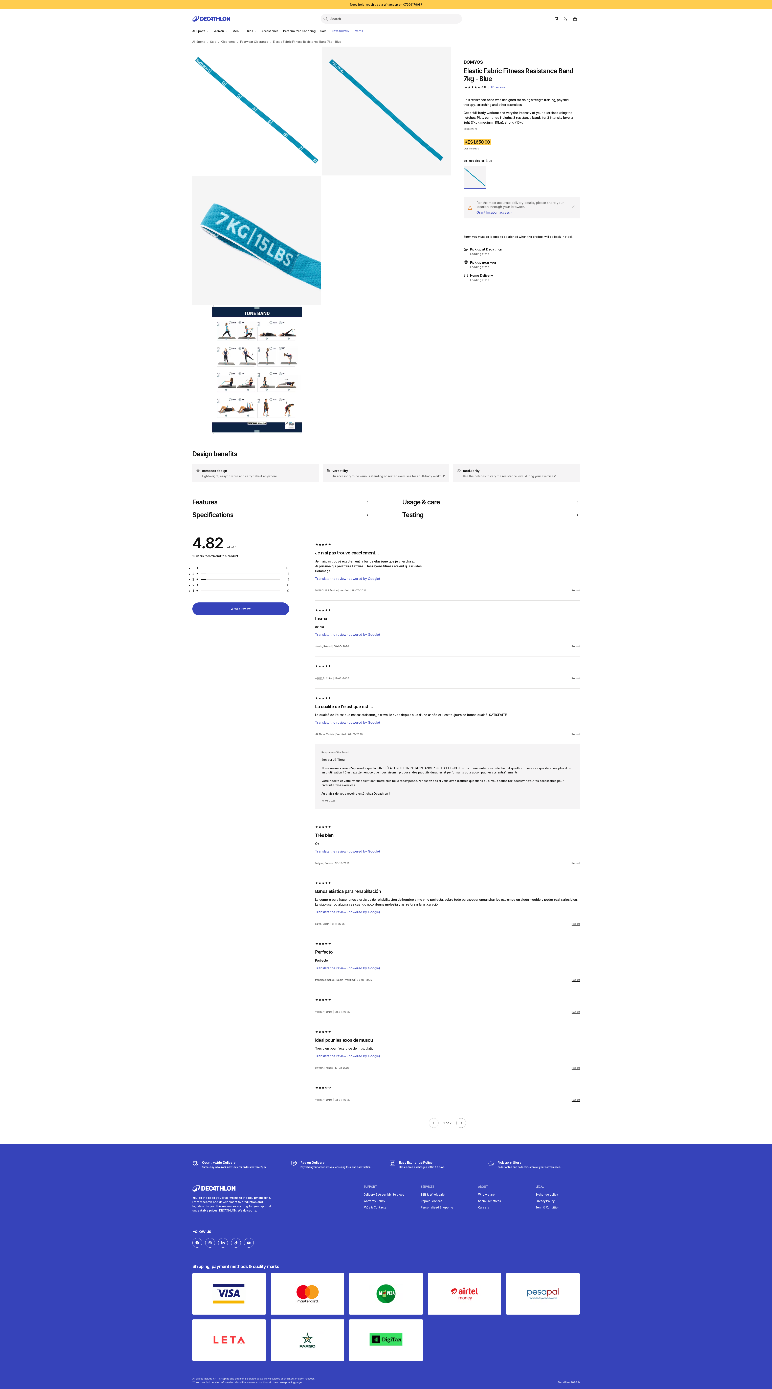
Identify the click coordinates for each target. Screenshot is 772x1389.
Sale (323, 31)
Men (236, 31)
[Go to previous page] (434, 1123)
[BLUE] (475, 177)
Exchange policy (546, 1194)
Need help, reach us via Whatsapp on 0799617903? (386, 4)
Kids (250, 31)
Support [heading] (370, 1186)
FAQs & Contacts (374, 1207)
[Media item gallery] (321, 240)
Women (219, 31)
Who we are (486, 1194)
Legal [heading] (539, 1186)
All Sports (199, 31)
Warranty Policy (374, 1201)
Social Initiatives (489, 1201)
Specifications (213, 515)
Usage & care (421, 502)
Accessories (270, 31)
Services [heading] (427, 1186)
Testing (412, 515)
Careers (483, 1207)
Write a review (241, 608)
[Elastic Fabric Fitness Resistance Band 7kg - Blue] (256, 111)
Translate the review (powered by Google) (347, 579)
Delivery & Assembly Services (383, 1194)
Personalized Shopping (299, 31)
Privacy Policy (545, 1201)
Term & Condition (547, 1207)
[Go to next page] (461, 1123)
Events (358, 31)
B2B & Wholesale (433, 1194)
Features (204, 502)
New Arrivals (340, 31)
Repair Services (431, 1201)
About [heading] (483, 1186)
